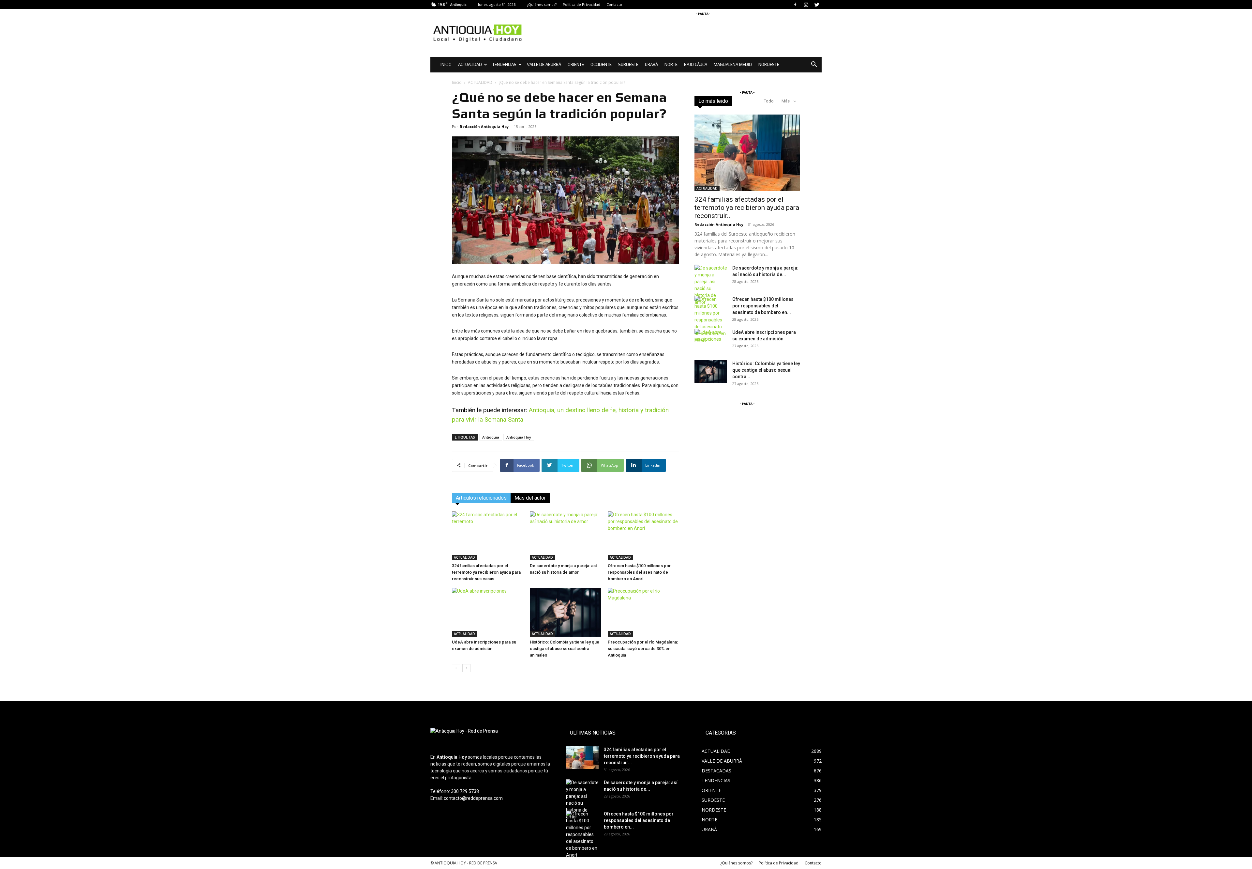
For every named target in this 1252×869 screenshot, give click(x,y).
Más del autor (530, 498)
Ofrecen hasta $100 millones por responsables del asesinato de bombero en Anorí (639, 572)
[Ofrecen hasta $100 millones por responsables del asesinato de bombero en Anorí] (643, 535)
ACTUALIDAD (470, 64)
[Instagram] (806, 4)
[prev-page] (456, 668)
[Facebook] (795, 4)
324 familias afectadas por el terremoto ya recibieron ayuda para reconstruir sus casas (486, 572)
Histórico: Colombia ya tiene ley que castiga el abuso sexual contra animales (564, 649)
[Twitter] (817, 4)
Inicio (457, 82)
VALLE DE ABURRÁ (544, 64)
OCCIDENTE (601, 64)
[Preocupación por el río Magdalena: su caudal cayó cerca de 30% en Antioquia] (643, 612)
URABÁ (651, 64)
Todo (769, 101)
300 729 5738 (465, 791)
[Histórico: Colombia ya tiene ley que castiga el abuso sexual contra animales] (565, 612)
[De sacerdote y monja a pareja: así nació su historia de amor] (565, 535)
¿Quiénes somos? (542, 4)
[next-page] (466, 668)
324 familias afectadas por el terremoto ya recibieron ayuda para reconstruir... (746, 207)
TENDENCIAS (504, 64)
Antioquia (490, 437)
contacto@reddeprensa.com (473, 798)
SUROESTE (628, 64)
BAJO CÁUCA (695, 64)
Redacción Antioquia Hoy (484, 126)
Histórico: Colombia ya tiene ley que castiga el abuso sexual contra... (766, 370)
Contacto (614, 4)
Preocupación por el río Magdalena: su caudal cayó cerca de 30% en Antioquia (643, 649)
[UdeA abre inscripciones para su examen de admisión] (487, 612)
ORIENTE (576, 64)
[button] (814, 65)
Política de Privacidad (581, 4)
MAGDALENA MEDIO (733, 64)
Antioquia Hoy (518, 437)
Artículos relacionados (481, 498)
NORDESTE (768, 64)
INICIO (446, 64)
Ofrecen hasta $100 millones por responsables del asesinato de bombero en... (763, 306)
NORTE (671, 64)
